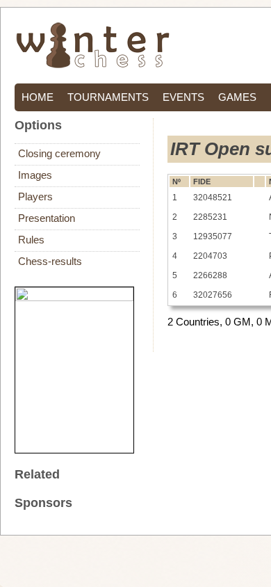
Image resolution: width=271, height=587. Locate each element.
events (183, 97)
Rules (31, 240)
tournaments (108, 97)
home (38, 97)
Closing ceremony (59, 153)
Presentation (46, 218)
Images (35, 175)
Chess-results (50, 261)
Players (35, 196)
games (237, 97)
